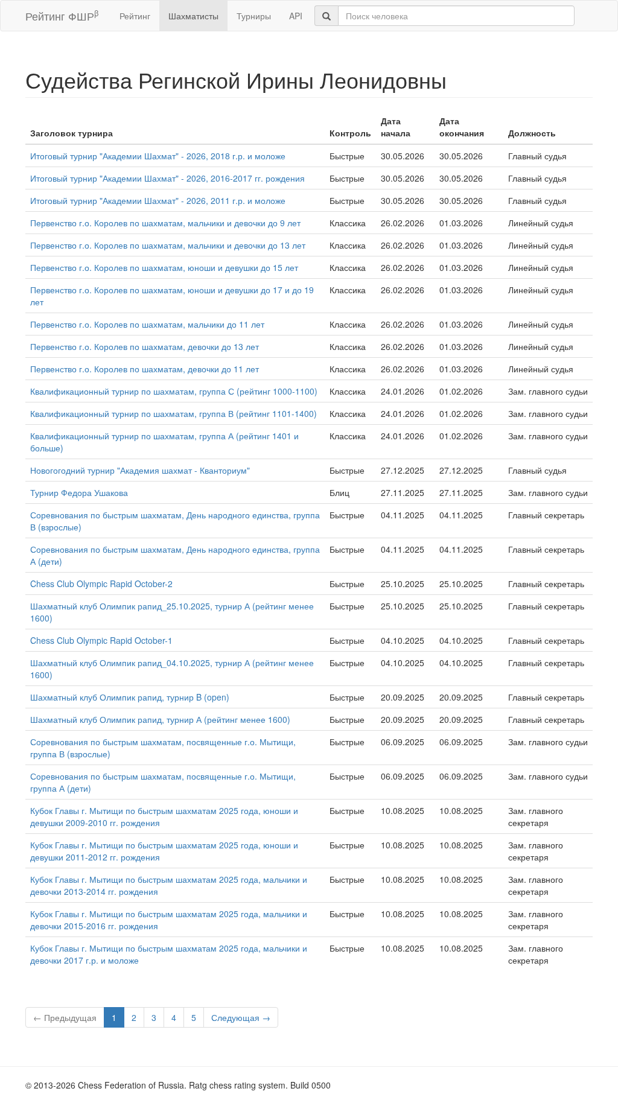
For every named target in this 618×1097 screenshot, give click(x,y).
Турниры (254, 16)
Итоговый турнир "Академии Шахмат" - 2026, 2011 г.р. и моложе (157, 200)
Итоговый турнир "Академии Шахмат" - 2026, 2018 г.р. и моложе (157, 156)
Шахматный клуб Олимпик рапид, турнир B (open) (129, 697)
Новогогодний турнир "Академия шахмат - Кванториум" (140, 470)
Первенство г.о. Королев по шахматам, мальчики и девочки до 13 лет (167, 245)
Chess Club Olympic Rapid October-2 (101, 583)
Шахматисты (193, 16)
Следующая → (240, 1017)
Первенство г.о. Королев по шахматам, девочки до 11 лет (144, 369)
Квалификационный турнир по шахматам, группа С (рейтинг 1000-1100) (173, 391)
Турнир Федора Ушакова (79, 492)
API (295, 16)
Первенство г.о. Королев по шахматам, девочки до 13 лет (144, 346)
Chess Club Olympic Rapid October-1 (101, 640)
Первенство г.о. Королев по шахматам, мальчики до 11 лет (147, 324)
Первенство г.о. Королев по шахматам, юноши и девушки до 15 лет (164, 267)
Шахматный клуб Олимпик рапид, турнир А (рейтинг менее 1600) (160, 719)
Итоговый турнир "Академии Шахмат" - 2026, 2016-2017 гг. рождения (167, 178)
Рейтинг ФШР (61, 15)
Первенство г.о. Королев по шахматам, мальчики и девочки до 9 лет (165, 223)
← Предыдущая (65, 1017)
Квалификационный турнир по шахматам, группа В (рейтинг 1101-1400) (173, 413)
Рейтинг (134, 16)
